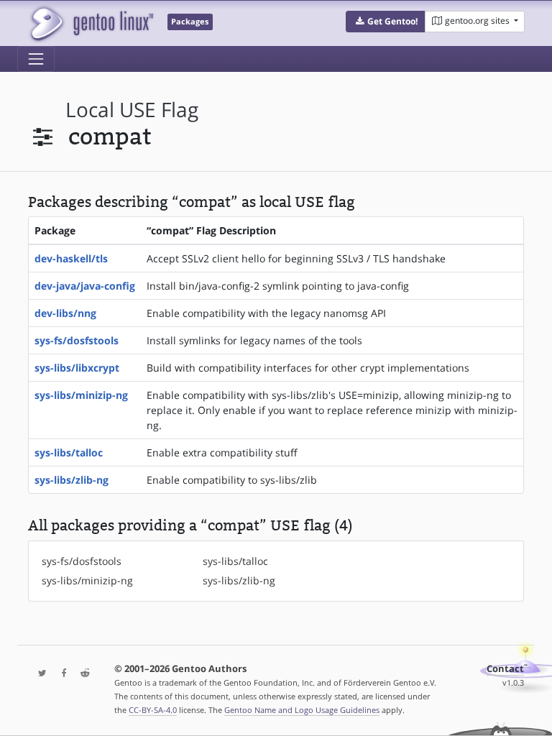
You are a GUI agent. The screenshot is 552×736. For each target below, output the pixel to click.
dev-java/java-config (84, 286)
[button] (386, 21)
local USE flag (131, 109)
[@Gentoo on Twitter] (39, 674)
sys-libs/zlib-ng (71, 480)
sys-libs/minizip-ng (81, 395)
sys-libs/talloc (68, 452)
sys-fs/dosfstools (76, 340)
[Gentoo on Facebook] (60, 674)
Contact (505, 669)
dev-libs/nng (65, 313)
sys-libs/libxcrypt (76, 367)
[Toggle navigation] (36, 59)
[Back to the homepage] (91, 23)
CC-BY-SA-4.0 (153, 709)
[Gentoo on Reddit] (81, 674)
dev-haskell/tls (71, 258)
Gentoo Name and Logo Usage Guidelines (302, 709)
